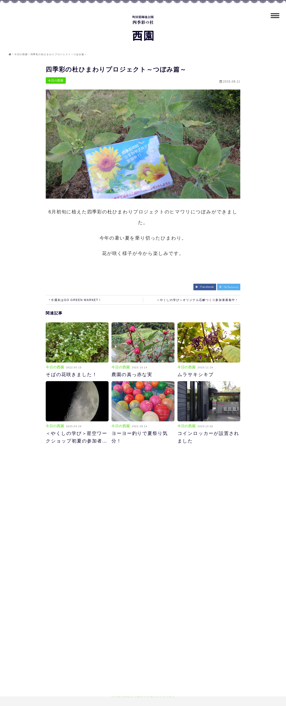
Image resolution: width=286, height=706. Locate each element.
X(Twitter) (231, 287)
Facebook (207, 286)
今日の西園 (55, 80)
